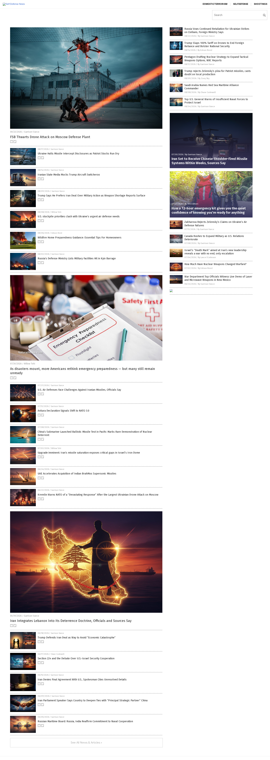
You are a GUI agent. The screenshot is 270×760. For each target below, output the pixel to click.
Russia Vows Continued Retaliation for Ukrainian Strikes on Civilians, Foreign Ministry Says (216, 30)
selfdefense (240, 4)
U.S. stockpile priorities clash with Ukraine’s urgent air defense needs (79, 216)
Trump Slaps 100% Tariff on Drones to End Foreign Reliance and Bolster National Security (214, 44)
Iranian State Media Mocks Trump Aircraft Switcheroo (69, 174)
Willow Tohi (56, 212)
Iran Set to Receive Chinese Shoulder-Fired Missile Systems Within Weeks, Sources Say (209, 161)
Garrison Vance (31, 132)
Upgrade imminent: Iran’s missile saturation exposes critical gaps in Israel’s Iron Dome (89, 452)
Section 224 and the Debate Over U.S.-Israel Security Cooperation (76, 658)
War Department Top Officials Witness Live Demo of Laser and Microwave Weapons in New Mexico (218, 278)
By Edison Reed (205, 50)
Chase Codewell (57, 654)
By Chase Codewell (207, 92)
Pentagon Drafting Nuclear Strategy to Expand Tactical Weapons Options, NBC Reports (216, 58)
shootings (260, 4)
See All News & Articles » (86, 742)
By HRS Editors (191, 204)
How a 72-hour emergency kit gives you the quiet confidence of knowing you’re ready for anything (209, 210)
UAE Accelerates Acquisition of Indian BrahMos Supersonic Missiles (77, 473)
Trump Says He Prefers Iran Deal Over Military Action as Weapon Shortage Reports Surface (91, 195)
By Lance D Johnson (207, 257)
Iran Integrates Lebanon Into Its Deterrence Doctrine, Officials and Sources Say (71, 621)
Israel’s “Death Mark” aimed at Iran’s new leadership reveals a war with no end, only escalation (215, 252)
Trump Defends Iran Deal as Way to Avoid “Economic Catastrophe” (77, 637)
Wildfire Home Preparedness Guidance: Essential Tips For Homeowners (79, 237)
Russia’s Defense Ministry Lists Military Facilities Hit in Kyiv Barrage (77, 258)
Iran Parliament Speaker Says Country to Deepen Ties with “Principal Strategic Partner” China (92, 700)
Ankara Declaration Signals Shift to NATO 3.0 (63, 410)
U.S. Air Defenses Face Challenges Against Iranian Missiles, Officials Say (79, 389)
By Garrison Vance (206, 36)
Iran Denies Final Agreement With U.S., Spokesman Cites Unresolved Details (82, 679)
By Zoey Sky (203, 78)
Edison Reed (56, 233)
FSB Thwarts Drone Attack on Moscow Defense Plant (50, 137)
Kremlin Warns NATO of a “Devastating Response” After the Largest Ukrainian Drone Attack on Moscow (98, 494)
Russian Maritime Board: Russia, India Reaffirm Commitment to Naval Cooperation (85, 721)
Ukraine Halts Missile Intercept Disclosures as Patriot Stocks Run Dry (78, 153)
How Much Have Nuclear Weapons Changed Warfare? (215, 264)
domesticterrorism (215, 4)
